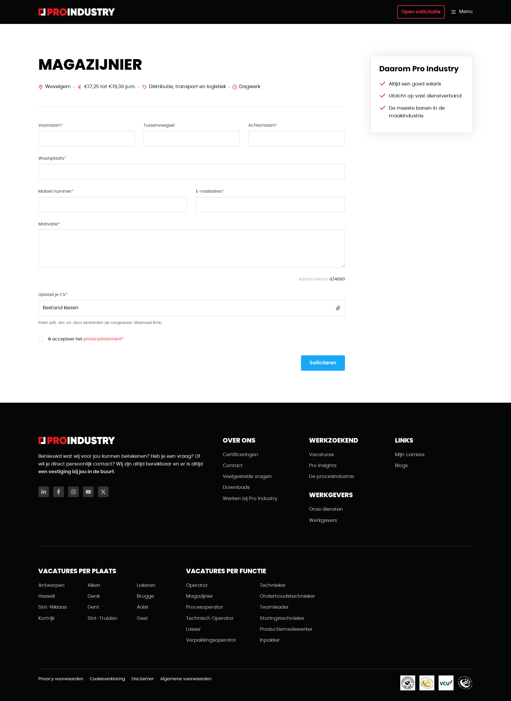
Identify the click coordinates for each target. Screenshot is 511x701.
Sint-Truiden (102, 618)
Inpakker (270, 640)
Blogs (401, 465)
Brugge (145, 596)
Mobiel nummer (55, 191)
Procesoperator (204, 607)
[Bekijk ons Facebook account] (58, 491)
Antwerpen (51, 585)
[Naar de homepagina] (76, 12)
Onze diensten (326, 509)
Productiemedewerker (286, 629)
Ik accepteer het (86, 339)
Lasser (193, 629)
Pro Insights (322, 465)
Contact (233, 465)
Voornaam (49, 125)
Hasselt (46, 596)
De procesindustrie (331, 476)
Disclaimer (142, 679)
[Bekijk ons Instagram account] (73, 491)
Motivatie (48, 224)
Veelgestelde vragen (247, 476)
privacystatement (103, 339)
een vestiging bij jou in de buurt (76, 471)
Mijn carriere (410, 454)
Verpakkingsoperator (211, 640)
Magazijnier (199, 596)
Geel (142, 618)
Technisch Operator (210, 618)
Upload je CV (52, 294)
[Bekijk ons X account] (103, 491)
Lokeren (146, 585)
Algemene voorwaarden (186, 679)
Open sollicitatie (420, 12)
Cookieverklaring (107, 679)
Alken (94, 585)
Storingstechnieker (282, 618)
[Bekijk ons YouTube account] (88, 491)
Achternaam (261, 125)
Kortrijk (46, 618)
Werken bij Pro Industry (250, 498)
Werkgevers (323, 520)
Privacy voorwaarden (60, 679)
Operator (197, 585)
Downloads (236, 487)
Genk (94, 596)
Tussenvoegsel (159, 125)
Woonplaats (51, 158)
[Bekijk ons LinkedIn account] (43, 491)
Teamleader (274, 607)
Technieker (273, 585)
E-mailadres (209, 191)
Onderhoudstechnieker (287, 596)
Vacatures (321, 454)
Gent (93, 607)
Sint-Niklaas (52, 607)
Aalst (143, 607)
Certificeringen (240, 454)
